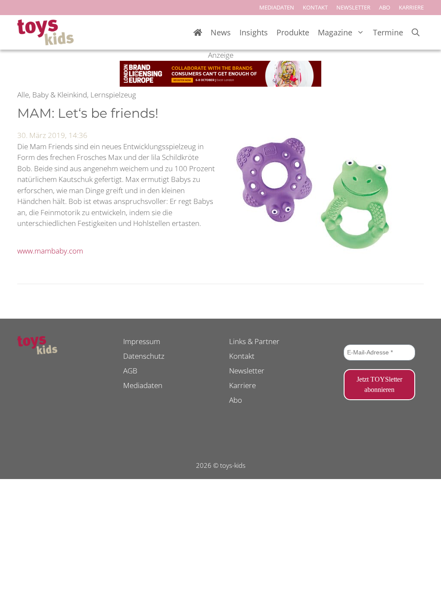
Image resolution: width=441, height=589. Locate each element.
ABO (384, 7)
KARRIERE (411, 7)
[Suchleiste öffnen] (415, 32)
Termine (388, 32)
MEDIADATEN (276, 7)
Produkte (292, 32)
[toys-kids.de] (45, 32)
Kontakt (242, 356)
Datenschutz (144, 356)
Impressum (141, 341)
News (221, 32)
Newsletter (246, 371)
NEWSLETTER (353, 7)
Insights (253, 32)
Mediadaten (142, 385)
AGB (130, 371)
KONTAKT (315, 7)
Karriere (242, 385)
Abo (235, 400)
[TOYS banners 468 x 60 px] (220, 84)
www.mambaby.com (50, 251)
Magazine (335, 32)
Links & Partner (254, 341)
